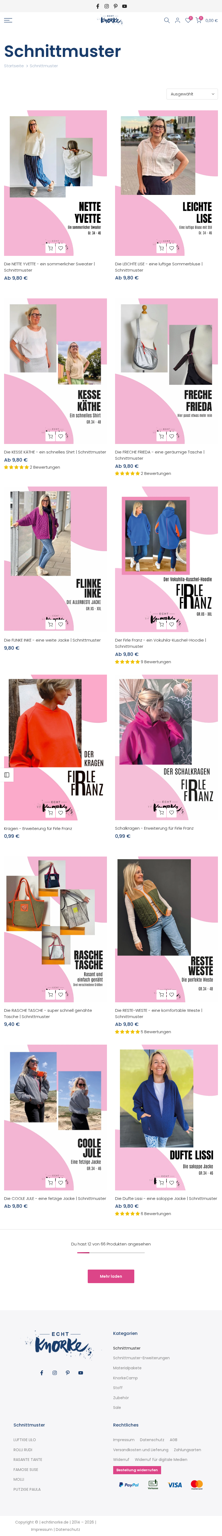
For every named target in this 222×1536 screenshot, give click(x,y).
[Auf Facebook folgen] (97, 6)
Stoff (118, 1387)
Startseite (14, 66)
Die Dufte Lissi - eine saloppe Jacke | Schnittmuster (166, 1198)
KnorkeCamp (125, 1378)
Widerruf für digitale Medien (161, 1459)
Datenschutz (152, 1439)
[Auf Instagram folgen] (106, 6)
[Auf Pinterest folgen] (115, 6)
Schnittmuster (127, 1348)
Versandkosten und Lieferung (140, 1450)
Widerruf (121, 1459)
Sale (117, 1407)
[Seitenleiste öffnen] (7, 775)
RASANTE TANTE (28, 1459)
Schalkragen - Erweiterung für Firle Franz (154, 828)
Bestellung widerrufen (137, 1470)
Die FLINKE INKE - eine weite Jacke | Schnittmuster (52, 640)
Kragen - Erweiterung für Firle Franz (38, 828)
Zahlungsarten (187, 1450)
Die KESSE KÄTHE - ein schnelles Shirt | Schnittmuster (55, 452)
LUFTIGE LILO (25, 1439)
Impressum (124, 1439)
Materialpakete (127, 1368)
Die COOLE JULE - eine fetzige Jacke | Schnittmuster (55, 1198)
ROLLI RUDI (23, 1450)
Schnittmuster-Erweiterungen (141, 1358)
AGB (173, 1439)
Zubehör (121, 1397)
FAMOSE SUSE (26, 1469)
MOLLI (19, 1479)
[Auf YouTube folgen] (124, 6)
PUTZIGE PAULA (27, 1489)
